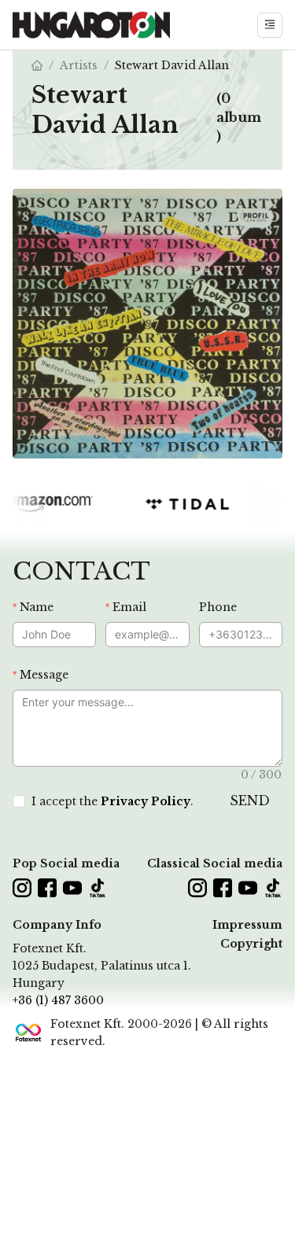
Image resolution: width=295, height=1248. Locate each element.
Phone (218, 607)
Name (36, 607)
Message (44, 675)
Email (129, 607)
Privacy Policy (145, 801)
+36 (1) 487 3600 (58, 1000)
